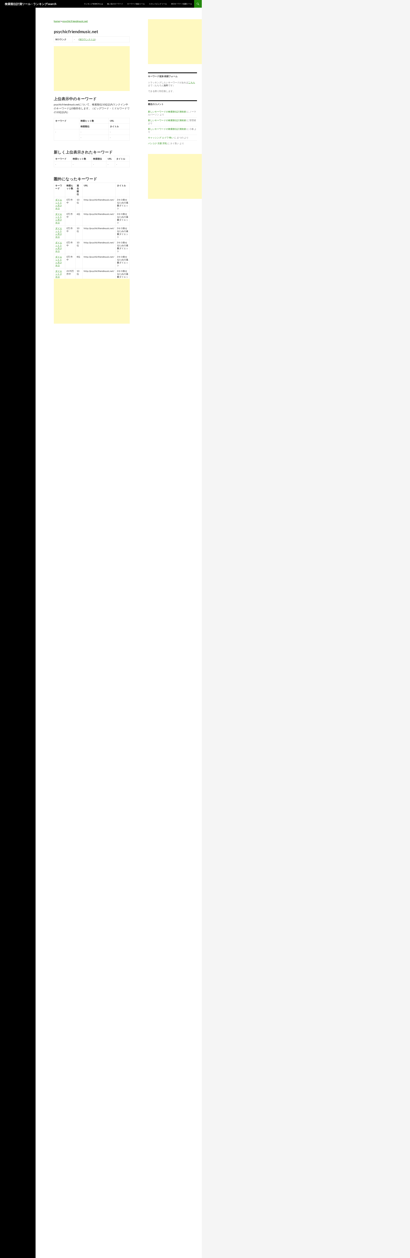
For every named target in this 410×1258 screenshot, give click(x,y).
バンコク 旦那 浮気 (157, 143)
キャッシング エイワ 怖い (161, 137)
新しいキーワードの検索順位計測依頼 (167, 111)
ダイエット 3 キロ (58, 274)
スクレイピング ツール (158, 4)
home (57, 21)
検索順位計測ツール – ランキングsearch (30, 4)
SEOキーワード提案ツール (181, 4)
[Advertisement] (92, 68)
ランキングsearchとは (93, 4)
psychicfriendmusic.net (75, 21)
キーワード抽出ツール (136, 4)
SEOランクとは (87, 39)
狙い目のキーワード (115, 4)
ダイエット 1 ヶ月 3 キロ (58, 204)
